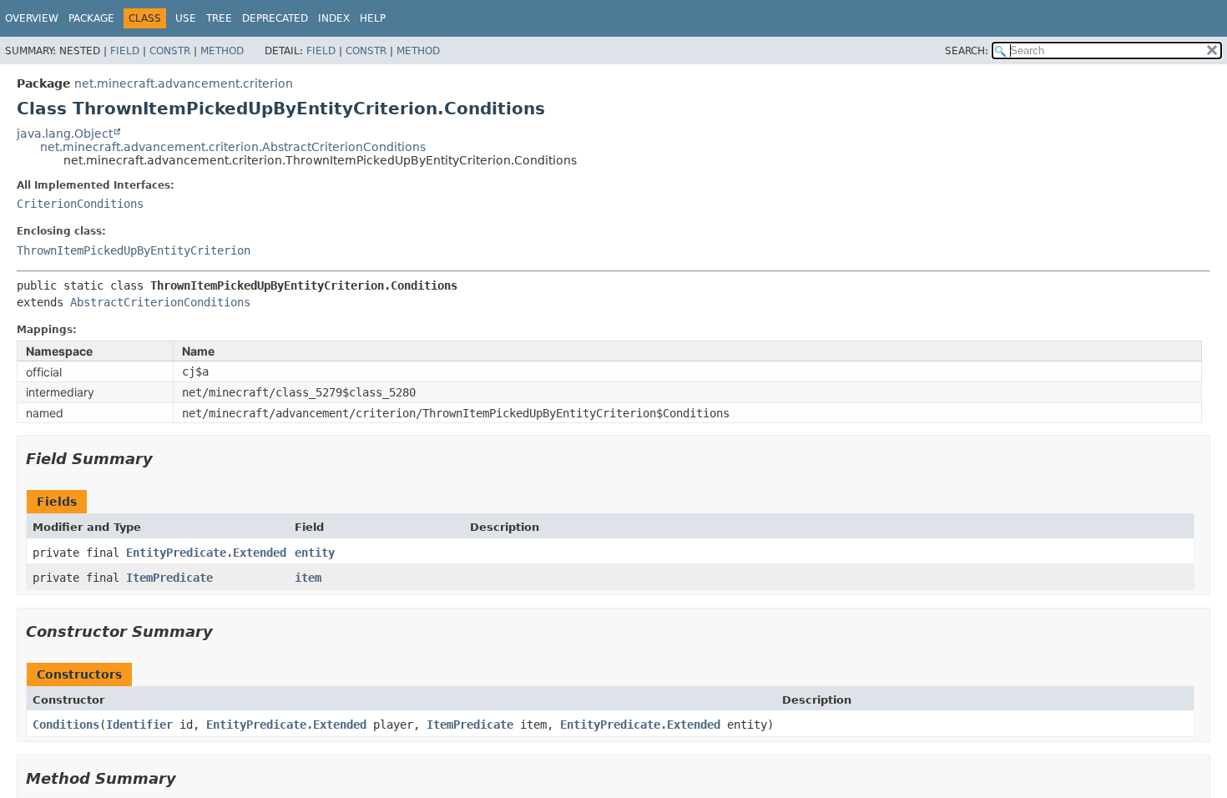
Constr (169, 51)
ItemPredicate (169, 577)
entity (315, 552)
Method (222, 51)
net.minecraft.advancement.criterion (183, 83)
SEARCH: (966, 51)
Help (373, 18)
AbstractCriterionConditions (160, 302)
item (308, 577)
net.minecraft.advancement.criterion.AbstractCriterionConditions (233, 147)
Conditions (66, 724)
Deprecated (275, 18)
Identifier (139, 724)
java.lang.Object (65, 133)
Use (185, 18)
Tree (219, 18)
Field (124, 51)
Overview (31, 18)
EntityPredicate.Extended (206, 552)
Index (334, 18)
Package (91, 18)
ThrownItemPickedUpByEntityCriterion (133, 250)
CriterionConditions (80, 203)
